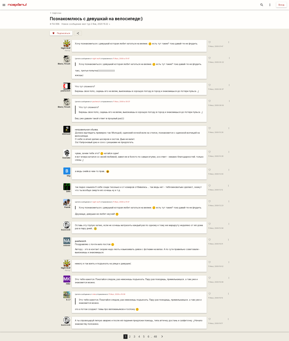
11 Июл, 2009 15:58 (215, 228)
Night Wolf (65, 48)
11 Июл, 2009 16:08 (215, 282)
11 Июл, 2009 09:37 (216, 89)
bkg (68, 176)
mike (68, 284)
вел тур (86, 24)
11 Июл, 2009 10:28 (215, 156)
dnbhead (66, 134)
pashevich (65, 91)
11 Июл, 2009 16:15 (215, 298)
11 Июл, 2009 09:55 (216, 105)
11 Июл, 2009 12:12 (215, 190)
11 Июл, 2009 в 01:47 (121, 59)
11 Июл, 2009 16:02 (215, 266)
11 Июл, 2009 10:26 (215, 132)
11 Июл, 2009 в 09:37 (121, 102)
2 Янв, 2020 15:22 (100, 24)
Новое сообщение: (72, 24)
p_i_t (68, 299)
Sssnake (66, 158)
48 (155, 336)
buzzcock (65, 230)
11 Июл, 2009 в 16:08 (117, 294)
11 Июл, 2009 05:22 (216, 62)
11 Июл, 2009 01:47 (215, 46)
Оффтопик (56, 13)
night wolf (96, 59)
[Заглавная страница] (17, 2)
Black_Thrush (64, 64)
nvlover (66, 245)
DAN (68, 191)
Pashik (67, 207)
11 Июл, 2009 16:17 (215, 323)
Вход (281, 4)
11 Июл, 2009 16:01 (215, 244)
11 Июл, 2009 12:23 (215, 206)
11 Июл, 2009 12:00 (215, 174)
